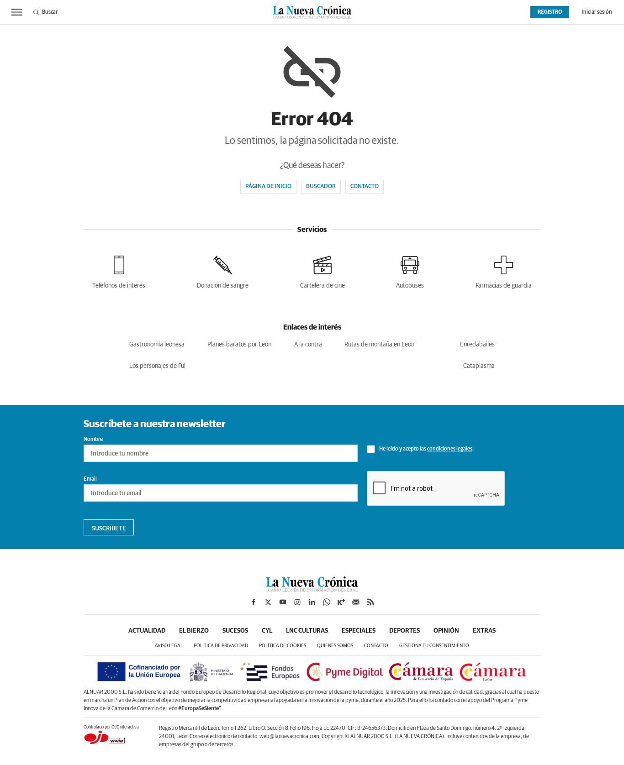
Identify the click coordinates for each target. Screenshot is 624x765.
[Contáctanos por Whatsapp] (326, 602)
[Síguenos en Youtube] (282, 602)
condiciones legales (449, 449)
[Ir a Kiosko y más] (341, 602)
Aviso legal (169, 645)
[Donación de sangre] (222, 270)
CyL (267, 631)
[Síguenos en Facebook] (253, 602)
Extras (484, 631)
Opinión (446, 631)
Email (90, 479)
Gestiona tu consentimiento (434, 645)
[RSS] (370, 602)
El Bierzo (194, 631)
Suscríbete (109, 528)
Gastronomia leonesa (157, 344)
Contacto (364, 186)
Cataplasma (479, 366)
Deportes (404, 631)
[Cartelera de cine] (322, 270)
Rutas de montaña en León (379, 344)
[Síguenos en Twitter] (268, 602)
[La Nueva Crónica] (312, 589)
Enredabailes (477, 344)
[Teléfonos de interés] (119, 270)
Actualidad (146, 631)
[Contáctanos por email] (356, 602)
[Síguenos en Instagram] (297, 602)
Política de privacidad (221, 645)
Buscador (321, 186)
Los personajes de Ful (157, 366)
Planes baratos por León (239, 344)
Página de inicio (268, 186)
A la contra (308, 344)
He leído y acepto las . (426, 449)
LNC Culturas (307, 631)
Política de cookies (282, 645)
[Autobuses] (410, 270)
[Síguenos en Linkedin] (312, 602)
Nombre (93, 439)
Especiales (358, 631)
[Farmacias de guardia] (503, 270)
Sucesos (235, 631)
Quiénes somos (335, 645)
